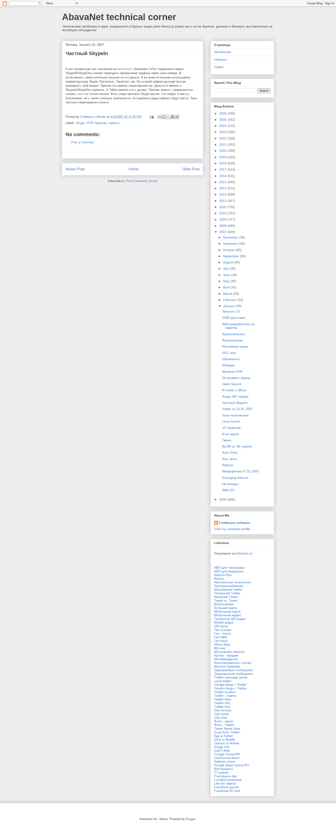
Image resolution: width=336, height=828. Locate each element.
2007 (223, 232)
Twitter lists (222, 706)
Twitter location (225, 692)
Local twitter (223, 681)
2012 (223, 201)
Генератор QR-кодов (229, 619)
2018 (223, 163)
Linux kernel (231, 421)
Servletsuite (222, 52)
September (231, 256)
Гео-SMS (220, 637)
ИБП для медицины (229, 571)
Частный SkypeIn (235, 403)
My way (219, 648)
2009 (223, 219)
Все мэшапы (223, 769)
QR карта (221, 626)
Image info (221, 747)
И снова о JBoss (234, 390)
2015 (223, 182)
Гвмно (226, 440)
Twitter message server (231, 677)
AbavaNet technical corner (119, 17)
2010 (223, 213)
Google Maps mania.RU (231, 765)
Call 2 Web (222, 750)
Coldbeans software (234, 523)
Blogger (191, 819)
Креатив (100, 123)
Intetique (220, 59)
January (229, 306)
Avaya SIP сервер (235, 396)
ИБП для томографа (229, 567)
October (229, 250)
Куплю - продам (226, 655)
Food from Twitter (227, 732)
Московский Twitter (228, 589)
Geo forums (222, 710)
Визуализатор (232, 340)
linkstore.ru (244, 553)
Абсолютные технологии (232, 582)
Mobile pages (224, 622)
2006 (223, 499)
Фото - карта (223, 721)
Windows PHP (232, 371)
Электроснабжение (228, 586)
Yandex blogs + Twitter (230, 688)
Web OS (228, 490)
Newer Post (75, 169)
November (231, 243)
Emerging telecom (235, 478)
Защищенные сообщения (233, 673)
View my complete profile (232, 529)
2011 (223, 207)
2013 (223, 194)
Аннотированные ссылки (232, 663)
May (226, 281)
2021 (223, 144)
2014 (223, 188)
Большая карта (225, 608)
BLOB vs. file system (237, 446)
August (228, 262)
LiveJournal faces (227, 758)
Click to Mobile (224, 739)
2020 (223, 151)
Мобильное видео (227, 615)
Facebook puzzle (226, 787)
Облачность (231, 359)
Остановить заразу (236, 378)
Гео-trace (221, 641)
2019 (223, 157)
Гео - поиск (222, 633)
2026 (223, 113)
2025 (223, 119)
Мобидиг (228, 365)
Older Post (191, 169)
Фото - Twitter (224, 725)
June (227, 275)
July (226, 268)
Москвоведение (226, 659)
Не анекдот (230, 484)
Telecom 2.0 (231, 311)
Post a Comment (82, 142)
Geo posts (221, 714)
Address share (224, 761)
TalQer (152, 69)
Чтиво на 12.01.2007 (237, 409)
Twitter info (222, 703)
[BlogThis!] (164, 117)
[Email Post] (151, 116)
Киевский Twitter (226, 597)
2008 (223, 226)
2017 (223, 169)
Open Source (231, 384)
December (231, 237)
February (230, 300)
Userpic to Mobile (226, 743)
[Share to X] (168, 117)
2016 (223, 176)
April (226, 287)
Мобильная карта (227, 611)
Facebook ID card (227, 791)
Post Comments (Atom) (141, 181)
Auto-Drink (229, 452)
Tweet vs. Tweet (225, 600)
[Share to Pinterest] (177, 117)
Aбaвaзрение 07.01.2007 (240, 471)
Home (134, 169)
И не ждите (230, 434)
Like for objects (225, 783)
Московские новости (229, 652)
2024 (223, 126)
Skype (80, 123)
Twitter (219, 67)
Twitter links (222, 699)
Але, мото (229, 459)
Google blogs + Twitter (230, 684)
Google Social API (227, 754)
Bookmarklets (224, 604)
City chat (220, 717)
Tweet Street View (227, 728)
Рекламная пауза (235, 346)
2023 (223, 132)
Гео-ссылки (222, 630)
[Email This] (159, 117)
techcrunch (124, 69)
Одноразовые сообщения (233, 670)
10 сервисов (231, 427)
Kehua (219, 578)
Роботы (227, 465)
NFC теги (229, 353)
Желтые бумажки (227, 666)
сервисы (114, 123)
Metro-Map (222, 644)
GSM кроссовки (233, 317)
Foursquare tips (225, 776)
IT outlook (221, 772)
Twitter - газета (225, 695)
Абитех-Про (223, 575)
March (228, 293)
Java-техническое (235, 415)
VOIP (89, 123)
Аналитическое (233, 334)
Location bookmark (228, 780)
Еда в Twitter (223, 736)
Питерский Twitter (227, 593)
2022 (223, 138)
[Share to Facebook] (173, 117)
